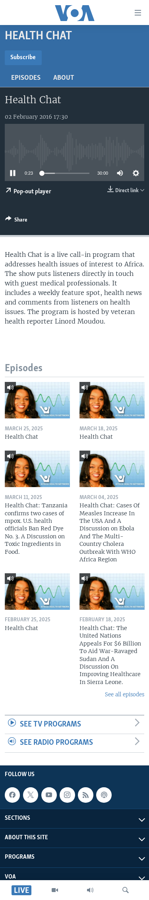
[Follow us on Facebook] (12, 794)
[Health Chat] (37, 400)
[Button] (16, 221)
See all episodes (124, 694)
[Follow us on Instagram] (67, 794)
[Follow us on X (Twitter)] (30, 794)
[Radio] (90, 890)
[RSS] (85, 794)
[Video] (55, 890)
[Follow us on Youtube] (48, 794)
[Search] (125, 890)
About (63, 78)
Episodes (26, 78)
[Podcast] (103, 794)
